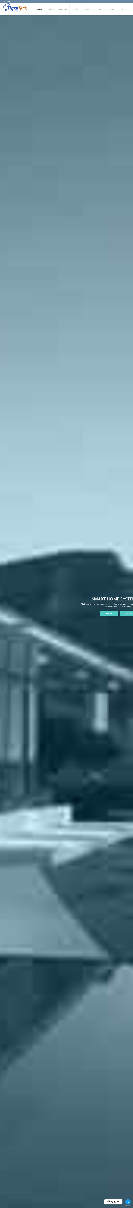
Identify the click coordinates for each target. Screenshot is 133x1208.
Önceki (5, 612)
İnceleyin (109, 613)
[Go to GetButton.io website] (128, 1206)
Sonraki (128, 612)
